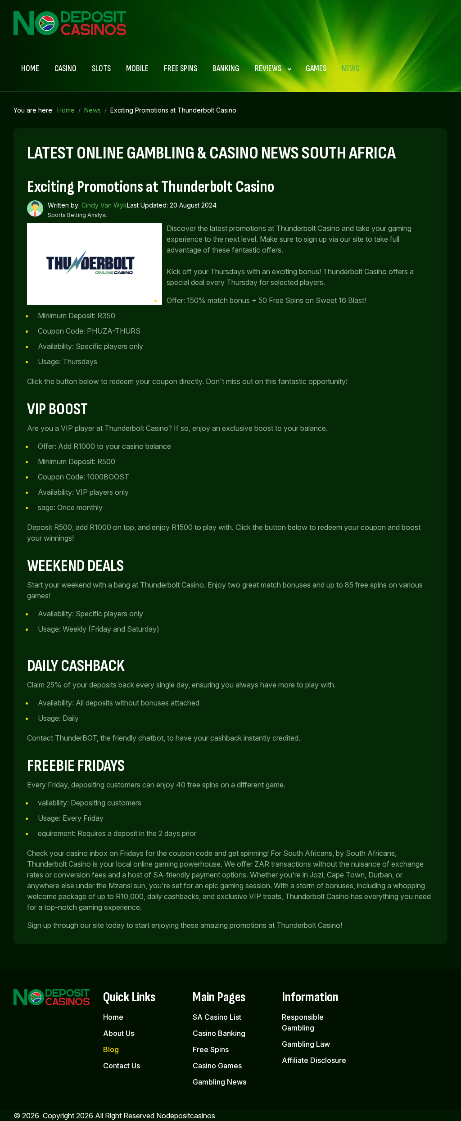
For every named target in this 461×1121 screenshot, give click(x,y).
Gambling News (219, 1081)
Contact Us (121, 1065)
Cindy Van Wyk (104, 205)
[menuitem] (30, 68)
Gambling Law (306, 1044)
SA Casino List (217, 1017)
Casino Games (217, 1065)
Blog (111, 1049)
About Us (118, 1033)
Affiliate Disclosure (314, 1060)
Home (113, 1017)
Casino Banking (219, 1033)
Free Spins (211, 1049)
